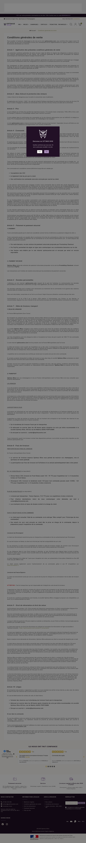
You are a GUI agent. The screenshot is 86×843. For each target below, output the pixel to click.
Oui (47, 151)
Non (40, 151)
